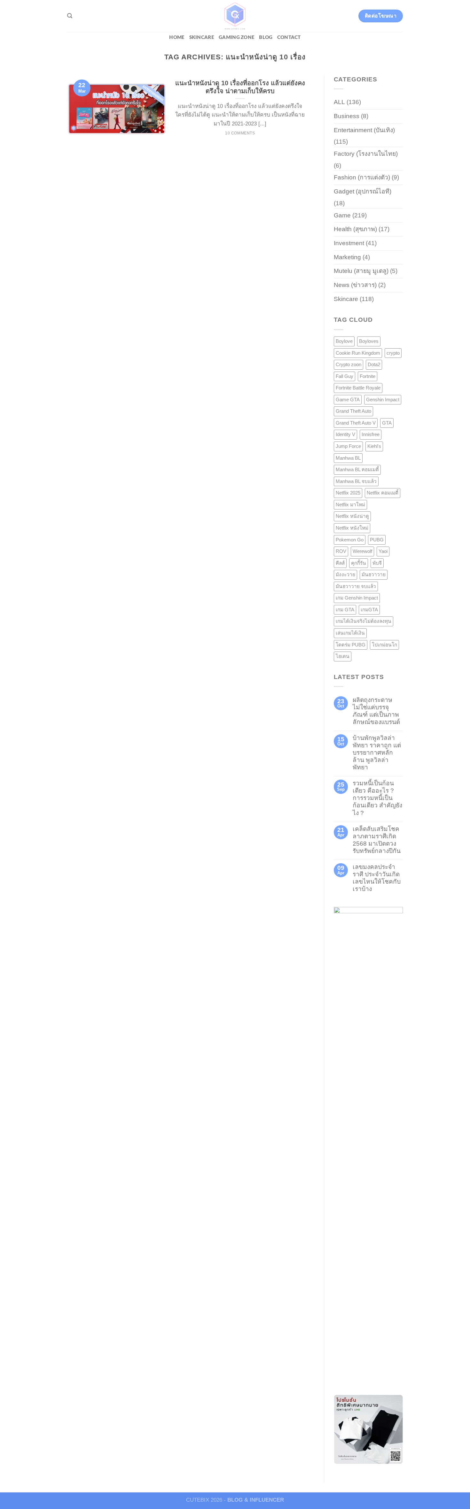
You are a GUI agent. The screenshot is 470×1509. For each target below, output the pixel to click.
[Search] (69, 16)
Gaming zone (237, 37)
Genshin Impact (382, 399)
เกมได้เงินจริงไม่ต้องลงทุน (363, 621)
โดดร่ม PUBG (350, 644)
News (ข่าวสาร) (355, 285)
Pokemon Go (350, 539)
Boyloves (369, 341)
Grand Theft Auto (353, 411)
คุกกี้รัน (358, 563)
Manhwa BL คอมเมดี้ (357, 469)
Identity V (345, 434)
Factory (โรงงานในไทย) (366, 153)
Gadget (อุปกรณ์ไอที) (362, 191)
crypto (393, 353)
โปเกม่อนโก (384, 644)
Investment (349, 243)
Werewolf (362, 551)
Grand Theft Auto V (356, 423)
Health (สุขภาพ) (355, 229)
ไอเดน (342, 656)
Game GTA (348, 399)
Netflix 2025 (348, 492)
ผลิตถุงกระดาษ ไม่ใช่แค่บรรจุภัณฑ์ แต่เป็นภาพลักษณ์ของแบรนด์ (376, 711)
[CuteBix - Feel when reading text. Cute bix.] (235, 16)
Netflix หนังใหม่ (352, 528)
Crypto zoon (348, 364)
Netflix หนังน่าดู (352, 516)
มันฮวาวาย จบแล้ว (356, 586)
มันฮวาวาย (374, 574)
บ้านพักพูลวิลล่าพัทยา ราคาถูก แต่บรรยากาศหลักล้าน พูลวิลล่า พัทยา (377, 753)
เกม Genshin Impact (357, 597)
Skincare (201, 37)
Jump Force (348, 446)
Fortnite (367, 376)
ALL (339, 102)
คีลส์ (340, 563)
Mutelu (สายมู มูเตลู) (361, 271)
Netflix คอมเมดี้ (382, 492)
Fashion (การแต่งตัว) (362, 177)
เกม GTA (345, 609)
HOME (176, 37)
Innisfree (371, 434)
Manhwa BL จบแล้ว (356, 481)
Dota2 (374, 364)
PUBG (377, 539)
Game (342, 215)
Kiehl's (374, 446)
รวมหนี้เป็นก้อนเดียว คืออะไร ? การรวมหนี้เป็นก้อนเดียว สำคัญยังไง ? (377, 798)
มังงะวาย (345, 574)
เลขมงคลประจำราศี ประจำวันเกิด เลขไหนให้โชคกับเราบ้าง (377, 878)
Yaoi (383, 551)
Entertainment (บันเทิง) (364, 130)
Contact (289, 37)
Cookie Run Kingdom (358, 353)
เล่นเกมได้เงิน (350, 633)
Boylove (344, 341)
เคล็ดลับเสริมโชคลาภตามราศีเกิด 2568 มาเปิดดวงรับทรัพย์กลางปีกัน (377, 840)
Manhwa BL (348, 458)
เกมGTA (369, 609)
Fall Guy (344, 376)
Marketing (347, 257)
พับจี (377, 563)
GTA (387, 423)
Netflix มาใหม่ (350, 504)
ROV (341, 551)
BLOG (265, 37)
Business (346, 116)
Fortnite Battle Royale (358, 387)
